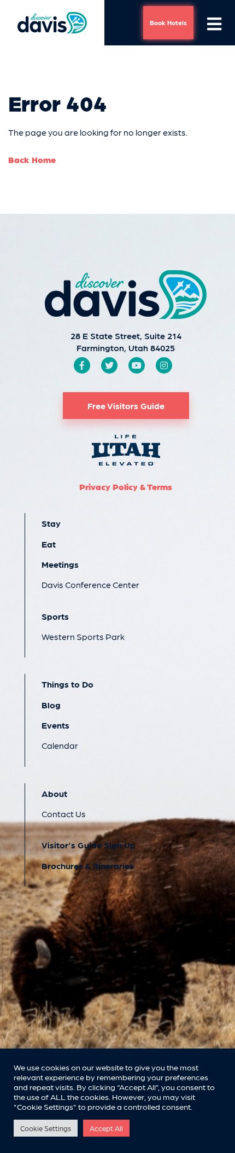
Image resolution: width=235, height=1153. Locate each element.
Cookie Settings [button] (45, 1128)
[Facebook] (82, 365)
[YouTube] (137, 365)
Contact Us (64, 813)
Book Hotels (168, 22)
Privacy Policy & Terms (125, 486)
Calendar (60, 745)
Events (55, 725)
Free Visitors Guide (125, 405)
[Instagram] (164, 365)
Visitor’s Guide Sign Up (89, 845)
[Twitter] (109, 365)
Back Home (32, 159)
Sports (55, 616)
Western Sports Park (83, 636)
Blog (51, 705)
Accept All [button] (106, 1128)
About (54, 793)
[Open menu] (214, 23)
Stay (51, 523)
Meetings (60, 564)
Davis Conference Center (90, 584)
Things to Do (67, 684)
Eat (49, 544)
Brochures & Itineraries (88, 865)
